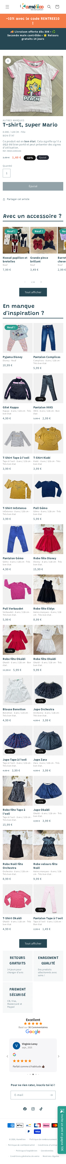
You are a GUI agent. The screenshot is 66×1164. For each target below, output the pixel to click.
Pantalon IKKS (43, 407)
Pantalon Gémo (13, 558)
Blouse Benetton (14, 709)
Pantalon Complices (46, 357)
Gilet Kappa (11, 407)
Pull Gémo (40, 508)
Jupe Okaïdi (41, 810)
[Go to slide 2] (30, 1074)
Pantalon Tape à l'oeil (48, 918)
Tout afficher (33, 292)
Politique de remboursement (43, 1139)
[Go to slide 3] (33, 1074)
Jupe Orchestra (43, 709)
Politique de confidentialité (21, 1145)
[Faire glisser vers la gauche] (25, 282)
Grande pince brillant (39, 259)
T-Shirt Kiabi (41, 458)
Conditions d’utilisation (49, 1145)
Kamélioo (21, 1139)
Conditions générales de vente (24, 1156)
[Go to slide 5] (38, 1074)
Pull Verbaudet (13, 608)
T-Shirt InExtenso (14, 508)
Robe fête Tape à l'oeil (14, 812)
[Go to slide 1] (27, 1074)
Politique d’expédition (26, 1150)
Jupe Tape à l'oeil (15, 760)
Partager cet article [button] (18, 199)
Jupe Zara (40, 760)
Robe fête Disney (44, 558)
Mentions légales (51, 1156)
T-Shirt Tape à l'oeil (16, 458)
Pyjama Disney (13, 357)
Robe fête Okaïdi (14, 659)
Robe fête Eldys (44, 608)
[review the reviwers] (14, 1055)
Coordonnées (47, 1150)
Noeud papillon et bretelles (15, 259)
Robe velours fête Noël (45, 866)
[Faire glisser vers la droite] (41, 282)
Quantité (7, 165)
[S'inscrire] (51, 1095)
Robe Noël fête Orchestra (13, 866)
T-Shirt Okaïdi (12, 918)
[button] (7, 7)
